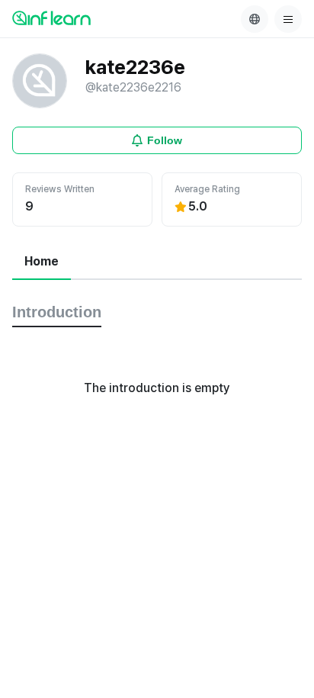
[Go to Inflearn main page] (51, 18)
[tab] (41, 262)
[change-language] (254, 19)
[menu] (288, 19)
